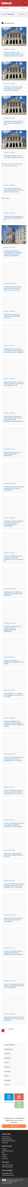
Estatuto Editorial (7, 1139)
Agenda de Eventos (7, 1151)
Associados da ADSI (6, 1183)
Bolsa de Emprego (7, 1167)
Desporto (7, 1067)
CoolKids (4, 1155)
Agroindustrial (8, 1049)
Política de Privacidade (8, 1141)
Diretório (4, 1149)
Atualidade (7, 1058)
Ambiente (7, 1053)
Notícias (4, 14)
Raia (3, 1153)
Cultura (6, 1062)
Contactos (5, 1142)
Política (6, 1076)
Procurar (23, 8)
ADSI (16, 1181)
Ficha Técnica (6, 1137)
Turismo (6, 1084)
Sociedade (7, 1080)
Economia (7, 1071)
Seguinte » (11, 1029)
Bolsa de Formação (7, 1165)
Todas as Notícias (9, 1045)
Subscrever (14, 1126)
